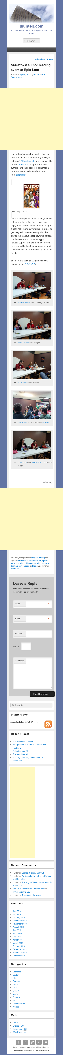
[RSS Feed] (48, 727)
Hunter (36, 74)
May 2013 (17, 936)
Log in (15, 1022)
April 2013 (17, 939)
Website (18, 633)
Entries (18, 1025)
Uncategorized (19, 1003)
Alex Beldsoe (36, 462)
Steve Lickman (23, 342)
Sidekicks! (21, 174)
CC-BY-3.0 (30, 264)
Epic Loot (23, 164)
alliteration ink (35, 560)
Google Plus (32, 1042)
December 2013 (20, 920)
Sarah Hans (22, 462)
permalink (15, 568)
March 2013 (18, 942)
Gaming (16, 981)
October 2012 (19, 955)
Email (17, 618)
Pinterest (45, 1042)
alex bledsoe (22, 560)
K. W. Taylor (23, 382)
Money (16, 990)
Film (15, 978)
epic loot (46, 560)
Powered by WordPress (23, 1050)
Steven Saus (22, 422)
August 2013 (18, 926)
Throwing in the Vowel (22, 891)
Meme (15, 984)
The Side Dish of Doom (23, 741)
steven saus (24, 565)
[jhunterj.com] (31, 22)
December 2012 (20, 949)
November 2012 (20, 952)
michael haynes (26, 563)
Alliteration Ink (27, 160)
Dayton (34, 557)
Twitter (25, 1042)
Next (50, 59)
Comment (19, 660)
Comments (20, 1028)
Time (15, 1000)
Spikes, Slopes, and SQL (33, 872)
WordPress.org (19, 1032)
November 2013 (20, 923)
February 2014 (19, 917)
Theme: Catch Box (42, 1050)
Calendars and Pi (20, 751)
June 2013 (17, 933)
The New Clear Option (22, 754)
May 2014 (17, 914)
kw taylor (15, 563)
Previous (40, 59)
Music (15, 993)
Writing (42, 557)
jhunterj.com (31, 26)
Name (17, 603)
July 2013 (17, 930)
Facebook (18, 1042)
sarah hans (39, 563)
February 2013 (19, 946)
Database (17, 971)
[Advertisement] (31, 119)
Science (16, 997)
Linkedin (39, 1042)
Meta (15, 987)
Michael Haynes (24, 302)
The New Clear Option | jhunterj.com (29, 888)
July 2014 (17, 911)
